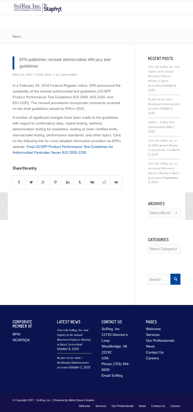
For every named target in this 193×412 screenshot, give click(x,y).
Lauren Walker (68, 74)
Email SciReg (112, 375)
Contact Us (155, 352)
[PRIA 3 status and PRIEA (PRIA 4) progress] (4, 206)
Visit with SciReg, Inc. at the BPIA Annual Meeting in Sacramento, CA (163, 145)
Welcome (153, 329)
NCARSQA (21, 340)
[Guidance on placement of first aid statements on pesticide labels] (189, 206)
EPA (40, 74)
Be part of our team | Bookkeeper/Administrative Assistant (164, 104)
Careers (152, 358)
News (17, 36)
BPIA (16, 334)
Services (153, 335)
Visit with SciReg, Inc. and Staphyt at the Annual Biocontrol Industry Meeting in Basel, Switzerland (163, 76)
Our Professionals (160, 340)
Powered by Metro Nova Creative (74, 400)
